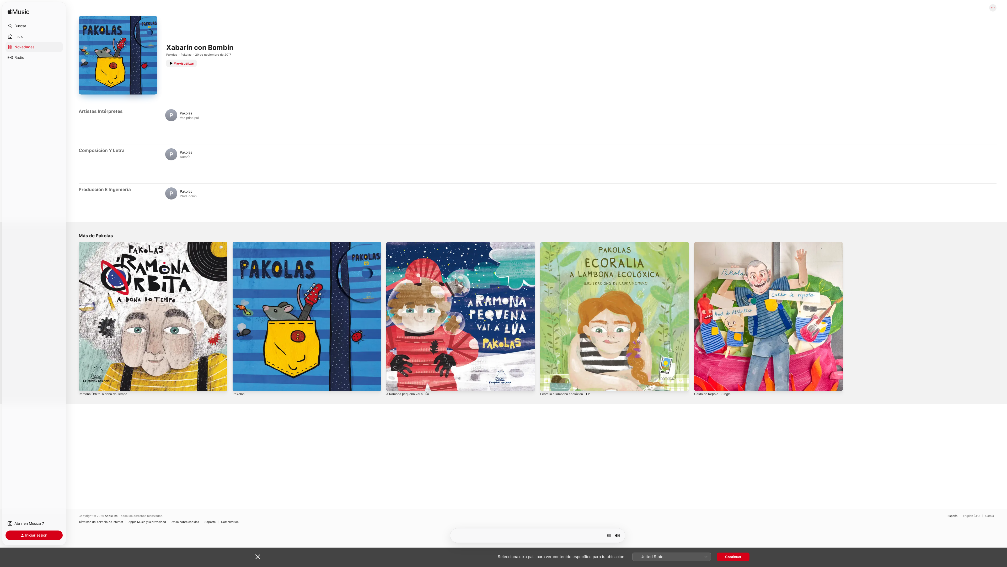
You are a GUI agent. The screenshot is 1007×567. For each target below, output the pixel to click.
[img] (18, 12)
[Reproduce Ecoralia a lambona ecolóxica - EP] (547, 384)
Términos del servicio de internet (101, 522)
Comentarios (230, 522)
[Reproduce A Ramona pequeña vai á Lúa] (393, 384)
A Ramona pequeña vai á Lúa (409, 244)
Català (989, 515)
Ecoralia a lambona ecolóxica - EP (567, 244)
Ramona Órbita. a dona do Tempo (106, 244)
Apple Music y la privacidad (147, 522)
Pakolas (171, 54)
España (952, 515)
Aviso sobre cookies (185, 522)
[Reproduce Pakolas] (239, 384)
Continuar (733, 557)
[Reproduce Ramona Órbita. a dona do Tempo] (85, 384)
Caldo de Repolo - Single (714, 244)
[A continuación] (609, 535)
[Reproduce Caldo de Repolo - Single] (701, 384)
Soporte (210, 522)
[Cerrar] (257, 556)
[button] (34, 26)
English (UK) (971, 515)
